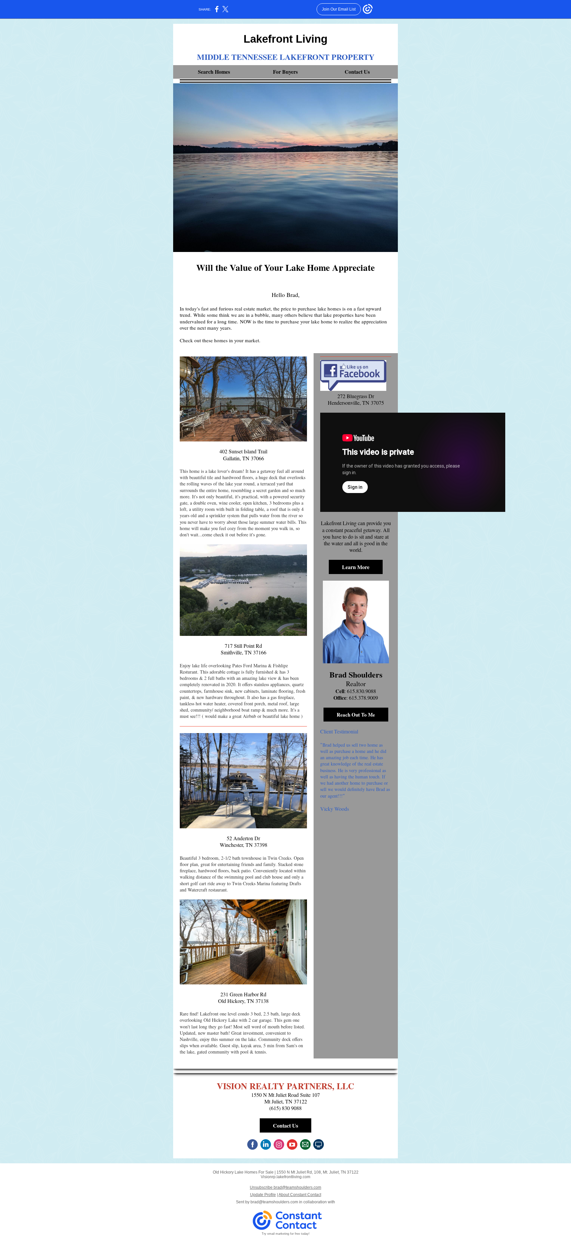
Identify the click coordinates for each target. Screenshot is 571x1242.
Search (206, 71)
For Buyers (285, 71)
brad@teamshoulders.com (274, 1202)
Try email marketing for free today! (286, 1233)
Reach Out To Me (356, 714)
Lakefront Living (285, 39)
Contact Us (357, 71)
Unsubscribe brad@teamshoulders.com (285, 1187)
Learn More (355, 567)
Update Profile (263, 1194)
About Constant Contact (300, 1194)
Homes (222, 71)
